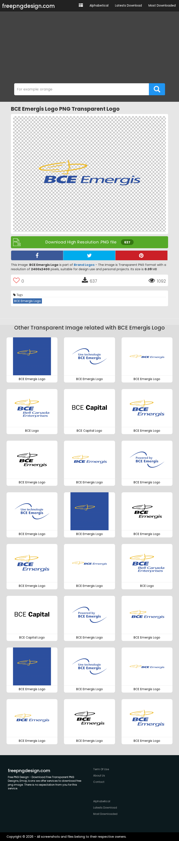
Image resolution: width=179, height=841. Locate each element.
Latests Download (128, 5)
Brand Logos (84, 265)
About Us (99, 775)
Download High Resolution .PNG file (87, 242)
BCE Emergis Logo (27, 301)
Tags (19, 295)
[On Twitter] (89, 255)
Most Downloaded (162, 5)
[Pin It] (141, 255)
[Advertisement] (89, 48)
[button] (81, 5)
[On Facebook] (37, 255)
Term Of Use (101, 769)
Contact (98, 782)
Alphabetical (99, 5)
